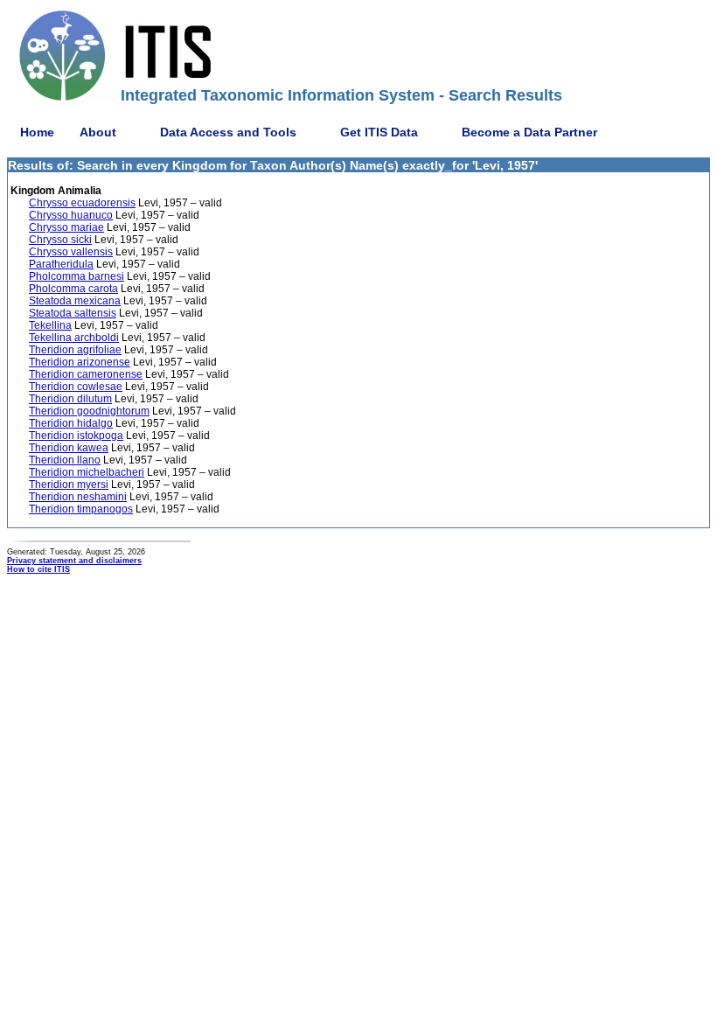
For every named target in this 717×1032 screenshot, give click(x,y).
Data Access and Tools (228, 132)
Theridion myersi (68, 484)
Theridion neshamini (78, 497)
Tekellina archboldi (74, 337)
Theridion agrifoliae (75, 350)
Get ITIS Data (379, 132)
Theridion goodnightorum (89, 411)
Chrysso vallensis (71, 252)
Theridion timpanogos (81, 509)
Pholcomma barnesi (76, 276)
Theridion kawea (68, 448)
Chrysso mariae (66, 227)
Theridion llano (65, 460)
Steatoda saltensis (72, 313)
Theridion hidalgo (71, 423)
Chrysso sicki (60, 240)
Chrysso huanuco (71, 215)
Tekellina (50, 325)
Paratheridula (61, 264)
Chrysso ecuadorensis (82, 203)
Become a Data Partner (529, 132)
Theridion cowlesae (75, 386)
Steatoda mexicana (75, 301)
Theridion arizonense (79, 362)
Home (37, 132)
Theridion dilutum (70, 399)
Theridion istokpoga (76, 435)
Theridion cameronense (86, 374)
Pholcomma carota (73, 288)
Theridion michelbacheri (86, 472)
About (98, 132)
